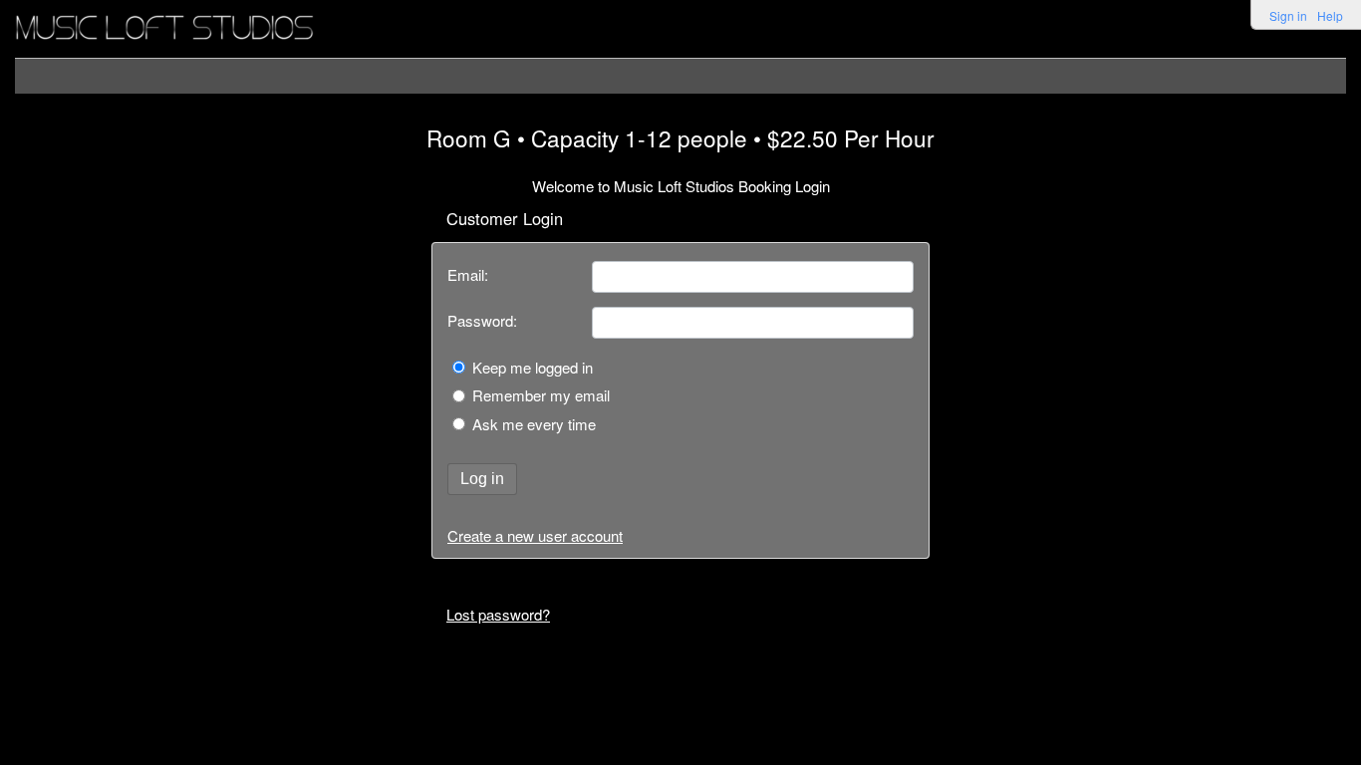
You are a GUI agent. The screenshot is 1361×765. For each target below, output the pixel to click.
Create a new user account (535, 535)
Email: (467, 274)
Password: (482, 320)
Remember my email (541, 394)
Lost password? (498, 614)
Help (1330, 15)
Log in (482, 478)
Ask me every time (534, 423)
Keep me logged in (532, 367)
